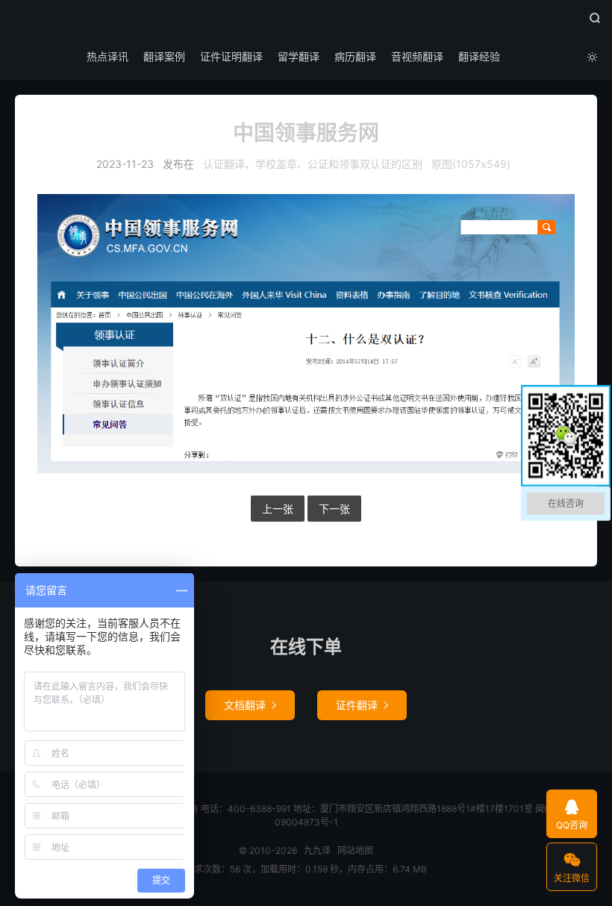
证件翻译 (362, 705)
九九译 (306, 23)
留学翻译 (298, 56)
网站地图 (355, 850)
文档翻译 (250, 705)
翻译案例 (164, 56)
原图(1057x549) (470, 163)
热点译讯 (107, 56)
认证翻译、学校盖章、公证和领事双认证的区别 (312, 163)
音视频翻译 (417, 56)
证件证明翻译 (231, 56)
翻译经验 (479, 56)
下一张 (334, 508)
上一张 (277, 508)
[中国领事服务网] (306, 333)
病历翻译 (355, 56)
